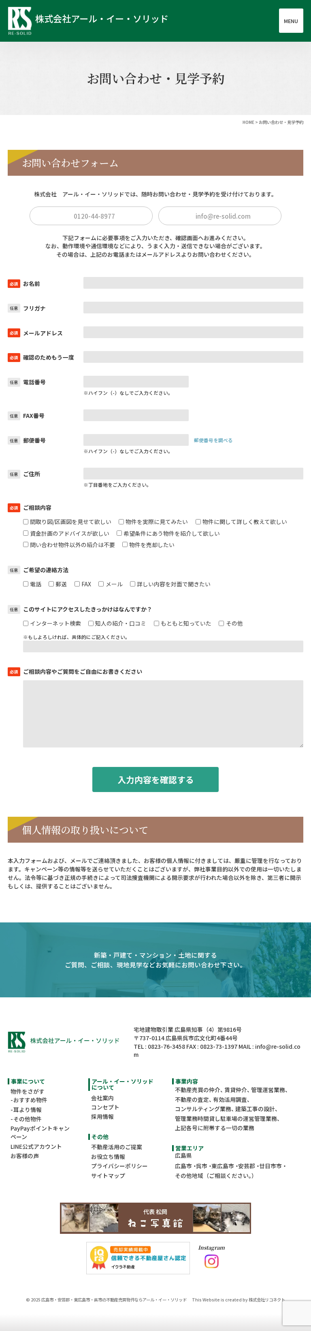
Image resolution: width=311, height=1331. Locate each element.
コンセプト (105, 1107)
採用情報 (102, 1116)
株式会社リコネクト (267, 1300)
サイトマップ (108, 1175)
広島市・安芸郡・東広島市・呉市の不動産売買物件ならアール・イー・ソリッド (114, 1300)
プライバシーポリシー (119, 1166)
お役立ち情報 (108, 1156)
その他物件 (27, 1119)
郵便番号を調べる (213, 440)
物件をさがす (28, 1091)
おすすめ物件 (30, 1100)
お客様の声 (25, 1156)
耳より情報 (27, 1109)
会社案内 (102, 1098)
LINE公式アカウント (36, 1146)
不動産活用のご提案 (116, 1147)
